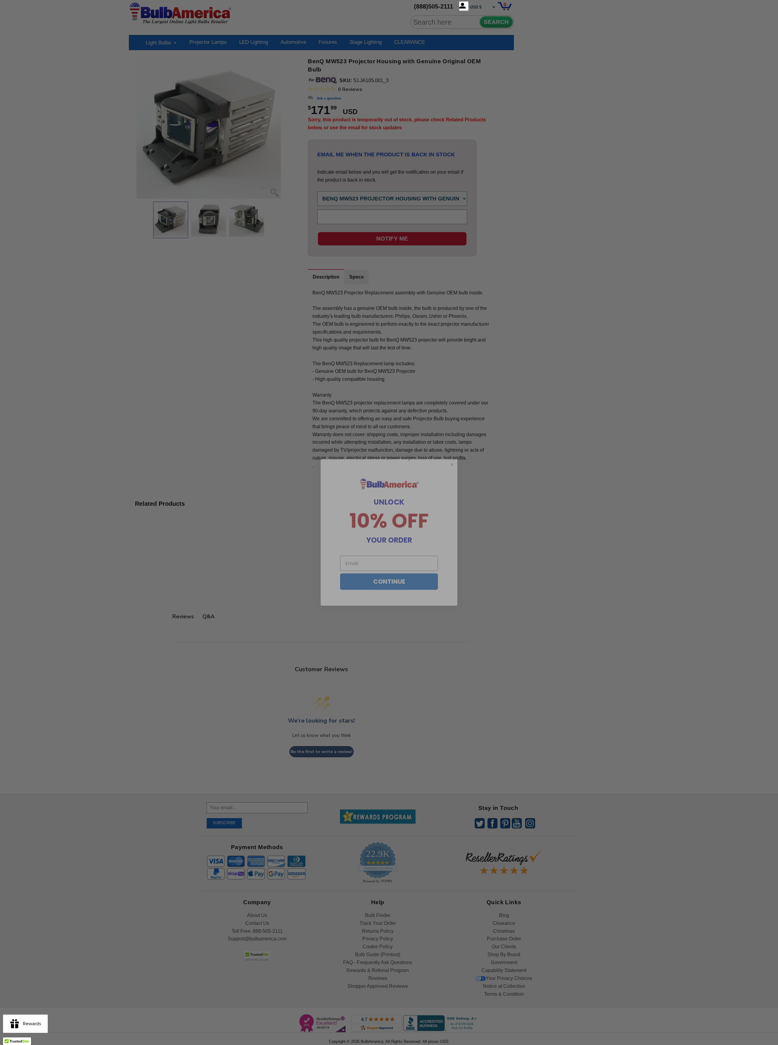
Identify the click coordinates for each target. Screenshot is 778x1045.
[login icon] (463, 6)
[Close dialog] (452, 455)
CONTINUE (389, 572)
